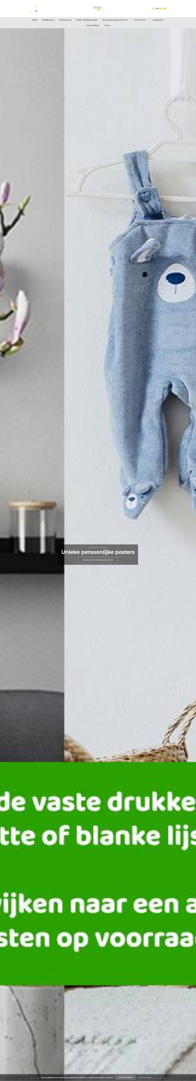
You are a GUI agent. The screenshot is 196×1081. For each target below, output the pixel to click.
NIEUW (35, 20)
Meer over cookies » (146, 1077)
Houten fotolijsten (92, 25)
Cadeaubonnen (158, 20)
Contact (107, 25)
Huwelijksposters (48, 20)
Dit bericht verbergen (125, 1077)
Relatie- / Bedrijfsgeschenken (87, 20)
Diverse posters (140, 20)
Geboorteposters (65, 20)
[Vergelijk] (36, 6)
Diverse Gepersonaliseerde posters (115, 20)
